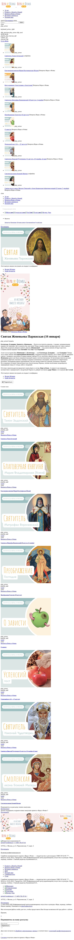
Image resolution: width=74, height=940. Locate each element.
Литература (7, 222)
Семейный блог (10, 874)
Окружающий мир (30, 222)
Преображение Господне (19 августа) (17, 115)
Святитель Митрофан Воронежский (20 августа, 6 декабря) (24, 100)
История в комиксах (11, 15)
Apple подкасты (10, 271)
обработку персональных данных (26, 931)
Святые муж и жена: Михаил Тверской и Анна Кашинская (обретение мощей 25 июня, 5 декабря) (37, 188)
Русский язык (38, 222)
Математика (13, 222)
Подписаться (5, 809)
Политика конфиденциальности (11, 852)
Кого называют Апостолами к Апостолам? (19, 85)
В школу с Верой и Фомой (13, 12)
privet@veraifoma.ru (7, 842)
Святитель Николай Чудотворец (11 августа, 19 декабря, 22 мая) (26, 159)
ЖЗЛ (6, 871)
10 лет (7, 10)
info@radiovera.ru (26, 906)
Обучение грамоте (21, 222)
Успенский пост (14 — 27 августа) (16, 144)
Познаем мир (9, 17)
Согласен (4, 937)
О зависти (8, 129)
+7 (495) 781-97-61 (20, 842)
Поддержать (9, 20)
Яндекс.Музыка (10, 269)
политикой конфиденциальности (60, 931)
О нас (6, 876)
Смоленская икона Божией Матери (16, 173)
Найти (21, 22)
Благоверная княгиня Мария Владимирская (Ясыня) (22, 70)
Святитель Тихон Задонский (14, 56)
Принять (3, 913)
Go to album (4, 41)
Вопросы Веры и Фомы (12, 14)
